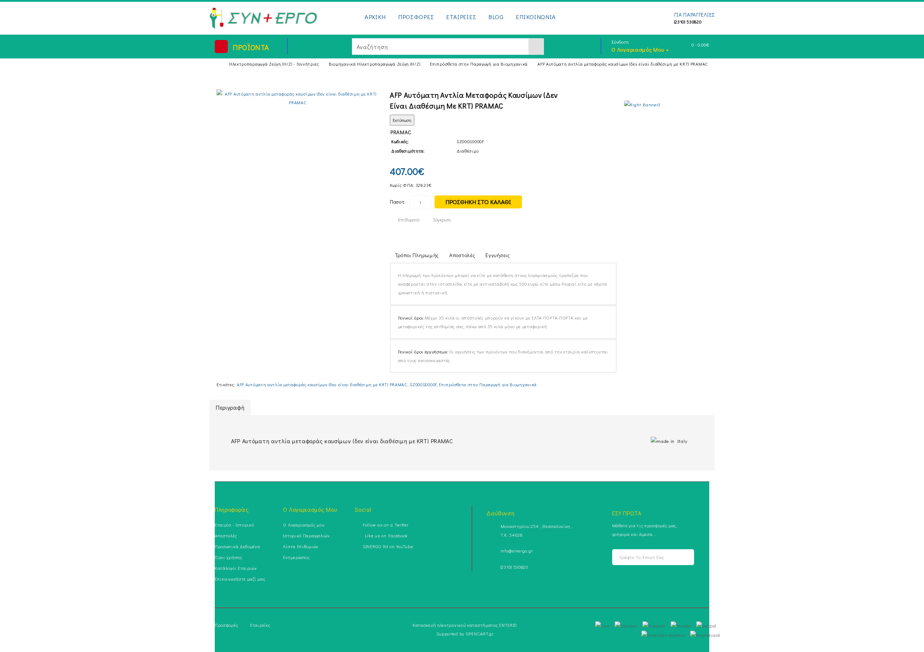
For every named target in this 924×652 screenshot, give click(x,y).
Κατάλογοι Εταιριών (236, 568)
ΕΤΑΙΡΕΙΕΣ (461, 17)
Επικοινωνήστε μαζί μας (240, 579)
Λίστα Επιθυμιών (300, 546)
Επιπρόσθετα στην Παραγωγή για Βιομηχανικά (479, 64)
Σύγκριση (442, 219)
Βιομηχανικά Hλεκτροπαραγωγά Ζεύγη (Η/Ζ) (374, 64)
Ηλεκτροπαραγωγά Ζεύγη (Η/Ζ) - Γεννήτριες (274, 64)
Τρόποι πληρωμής (417, 255)
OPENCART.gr (480, 633)
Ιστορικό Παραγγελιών (306, 535)
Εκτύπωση (402, 120)
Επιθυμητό (408, 219)
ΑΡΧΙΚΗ (375, 17)
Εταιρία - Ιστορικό (234, 525)
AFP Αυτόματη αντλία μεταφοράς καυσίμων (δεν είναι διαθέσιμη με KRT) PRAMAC (622, 64)
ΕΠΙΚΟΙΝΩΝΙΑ (536, 17)
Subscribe (679, 557)
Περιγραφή (230, 407)
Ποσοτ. (398, 201)
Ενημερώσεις (296, 557)
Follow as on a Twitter (385, 525)
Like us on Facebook (385, 535)
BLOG (496, 17)
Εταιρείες (260, 625)
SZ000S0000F (423, 384)
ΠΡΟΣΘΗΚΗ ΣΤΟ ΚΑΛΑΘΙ (478, 202)
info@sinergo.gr (517, 551)
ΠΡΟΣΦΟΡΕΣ (416, 17)
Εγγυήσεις (497, 255)
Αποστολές (462, 255)
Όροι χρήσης (228, 557)
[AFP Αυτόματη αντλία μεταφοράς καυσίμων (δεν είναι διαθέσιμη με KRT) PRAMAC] (298, 98)
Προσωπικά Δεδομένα (237, 546)
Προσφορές (226, 625)
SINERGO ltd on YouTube (388, 546)
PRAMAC (401, 132)
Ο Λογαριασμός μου (303, 525)
